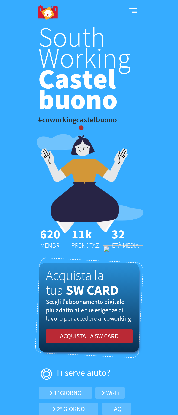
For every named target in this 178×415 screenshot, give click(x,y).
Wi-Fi (112, 393)
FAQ (116, 409)
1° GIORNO (67, 393)
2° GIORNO (70, 409)
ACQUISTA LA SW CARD (89, 336)
